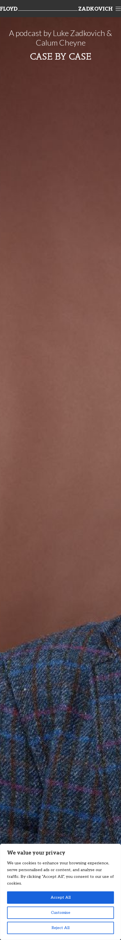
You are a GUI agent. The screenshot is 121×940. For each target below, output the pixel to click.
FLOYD (8, 9)
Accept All (61, 897)
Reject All (60, 927)
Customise (60, 912)
